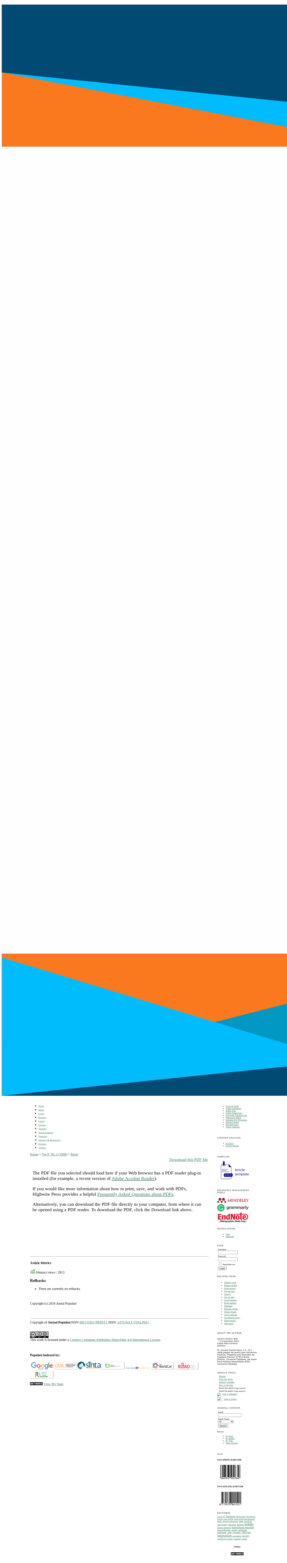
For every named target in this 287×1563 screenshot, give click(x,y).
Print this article (226, 1379)
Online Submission (234, 1113)
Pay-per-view (229, 1291)
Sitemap (42, 1144)
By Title (229, 1441)
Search (41, 1121)
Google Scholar (232, 1146)
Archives (42, 1129)
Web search (228, 1323)
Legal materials (230, 1315)
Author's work (230, 1282)
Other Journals (232, 1443)
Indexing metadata (226, 1382)
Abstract (222, 1376)
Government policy (232, 1318)
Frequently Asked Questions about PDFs (135, 1194)
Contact (42, 1148)
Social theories (230, 1300)
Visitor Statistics (233, 1127)
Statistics (42, 1136)
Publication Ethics (233, 1118)
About (41, 1110)
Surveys (227, 1294)
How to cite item (226, 1385)
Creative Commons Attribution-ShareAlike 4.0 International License (115, 1340)
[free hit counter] (237, 1554)
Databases (228, 1306)
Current (42, 1125)
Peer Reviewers (232, 1124)
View (228, 1234)
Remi (74, 1154)
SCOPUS (230, 1143)
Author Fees (231, 1111)
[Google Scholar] (42, 1369)
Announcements (45, 1132)
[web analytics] (36, 1384)
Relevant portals (231, 1309)
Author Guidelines (233, 1108)
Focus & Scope (232, 1106)
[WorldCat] (162, 1369)
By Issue (229, 1436)
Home (41, 1106)
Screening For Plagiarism (236, 1120)
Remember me (229, 1264)
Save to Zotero (230, 1399)
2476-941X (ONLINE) (133, 1322)
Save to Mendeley (229, 1394)
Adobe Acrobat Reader (133, 1178)
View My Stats (53, 1384)
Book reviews (230, 1288)
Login (41, 1114)
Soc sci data (229, 1297)
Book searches (230, 1303)
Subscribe (230, 1236)
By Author (230, 1438)
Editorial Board (232, 1122)
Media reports (230, 1321)
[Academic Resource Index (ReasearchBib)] (42, 1378)
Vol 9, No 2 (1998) (54, 1154)
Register (42, 1117)
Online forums (230, 1312)
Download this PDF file (188, 1159)
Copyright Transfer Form (236, 1115)
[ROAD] (187, 1369)
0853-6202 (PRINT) (93, 1322)
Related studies (230, 1285)
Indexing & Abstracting (49, 1140)
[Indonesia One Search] (113, 1369)
